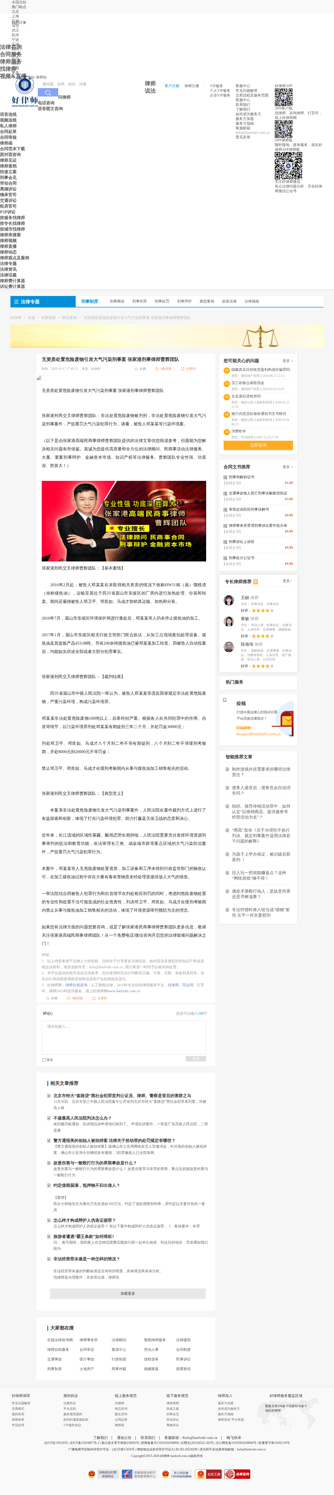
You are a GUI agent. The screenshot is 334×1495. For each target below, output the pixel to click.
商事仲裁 (119, 1369)
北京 (15, 12)
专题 (31, 318)
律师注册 (191, 86)
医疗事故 (87, 1359)
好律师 (15, 318)
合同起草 (121, 1419)
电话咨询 (121, 1408)
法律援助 (183, 1340)
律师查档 (172, 1403)
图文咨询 (121, 1414)
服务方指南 (245, 123)
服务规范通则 (72, 1414)
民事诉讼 (183, 1359)
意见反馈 (243, 137)
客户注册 (172, 86)
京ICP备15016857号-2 (84, 1443)
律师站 (41, 77)
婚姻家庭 (151, 1369)
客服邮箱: (243, 128)
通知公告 (124, 1438)
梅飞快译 (233, 1438)
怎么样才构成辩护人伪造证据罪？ (84, 1220)
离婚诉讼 (172, 1425)
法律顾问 (119, 1340)
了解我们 (243, 109)
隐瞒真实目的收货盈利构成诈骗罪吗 (260, 370)
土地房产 (87, 1369)
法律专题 (30, 301)
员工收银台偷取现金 (247, 383)
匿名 (50, 1060)
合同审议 (87, 1350)
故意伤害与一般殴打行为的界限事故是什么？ (95, 1163)
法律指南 (251, 301)
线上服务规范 (126, 1396)
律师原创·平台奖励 (231, 1419)
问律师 (119, 1403)
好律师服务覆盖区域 (286, 1396)
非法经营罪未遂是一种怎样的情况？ (86, 1259)
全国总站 (19, 2)
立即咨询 (258, 445)
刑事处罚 (162, 301)
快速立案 (172, 1408)
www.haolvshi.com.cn (124, 991)
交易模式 (18, 1408)
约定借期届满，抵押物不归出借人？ (86, 1185)
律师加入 (225, 1396)
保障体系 (18, 1419)
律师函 (119, 1425)
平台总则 (69, 1408)
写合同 (187, 985)
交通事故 (54, 1359)
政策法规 (229, 301)
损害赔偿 (183, 1369)
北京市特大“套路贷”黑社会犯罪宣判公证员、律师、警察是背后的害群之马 (122, 1095)
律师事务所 (89, 1340)
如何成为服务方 (248, 114)
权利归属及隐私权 (75, 1419)
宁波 (15, 40)
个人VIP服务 (220, 91)
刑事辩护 (184, 301)
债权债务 (151, 1359)
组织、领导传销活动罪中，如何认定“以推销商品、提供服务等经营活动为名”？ (261, 811)
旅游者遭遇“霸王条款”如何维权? (83, 1236)
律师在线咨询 (76, 985)
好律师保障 (21, 1396)
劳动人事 (151, 1350)
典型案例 (207, 301)
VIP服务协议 (72, 1425)
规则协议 (70, 1396)
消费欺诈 (238, 431)
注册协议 (69, 1403)
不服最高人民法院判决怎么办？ (82, 1118)
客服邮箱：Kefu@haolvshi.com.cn (190, 1438)
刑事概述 (117, 301)
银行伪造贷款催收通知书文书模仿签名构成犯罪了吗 (262, 414)
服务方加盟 (245, 119)
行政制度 (119, 1359)
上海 (15, 16)
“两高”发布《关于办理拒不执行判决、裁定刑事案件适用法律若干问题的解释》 (261, 835)
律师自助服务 (58, 1350)
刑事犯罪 (139, 301)
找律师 (173, 985)
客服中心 (243, 100)
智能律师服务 (155, 1340)
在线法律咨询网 (60, 1340)
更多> (287, 581)
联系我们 (243, 105)
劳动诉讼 (172, 1419)
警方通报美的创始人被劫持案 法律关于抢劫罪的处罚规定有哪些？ (114, 1140)
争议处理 (18, 1425)
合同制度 (183, 1350)
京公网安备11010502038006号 (236, 1443)
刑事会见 (172, 1414)
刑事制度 (48, 318)
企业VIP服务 (220, 95)
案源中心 (119, 1350)
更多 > (288, 361)
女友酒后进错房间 (246, 396)
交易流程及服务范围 (252, 95)
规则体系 (18, 1414)
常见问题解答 (247, 91)
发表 (196, 1059)
